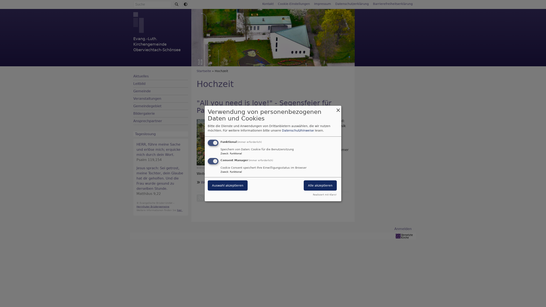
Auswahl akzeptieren (227, 185)
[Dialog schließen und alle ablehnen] (338, 108)
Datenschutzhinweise (298, 130)
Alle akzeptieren (320, 185)
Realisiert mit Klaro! (325, 194)
